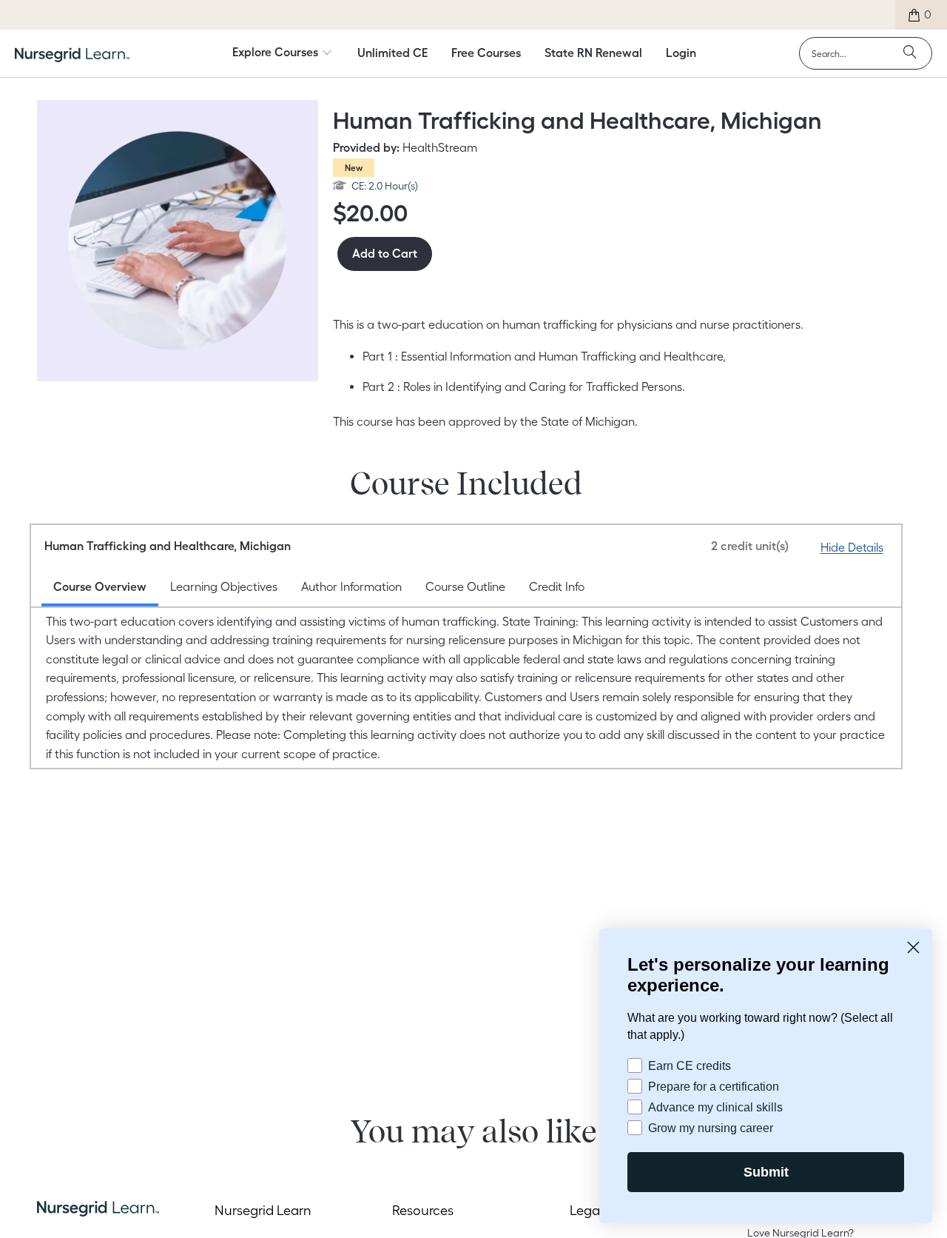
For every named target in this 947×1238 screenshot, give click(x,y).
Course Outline (465, 586)
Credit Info (556, 586)
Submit (765, 1172)
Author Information (351, 586)
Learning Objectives (223, 586)
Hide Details (851, 547)
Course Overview (99, 586)
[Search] (910, 53)
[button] (282, 53)
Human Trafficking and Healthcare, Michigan (416, 545)
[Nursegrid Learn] (72, 55)
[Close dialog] (913, 946)
